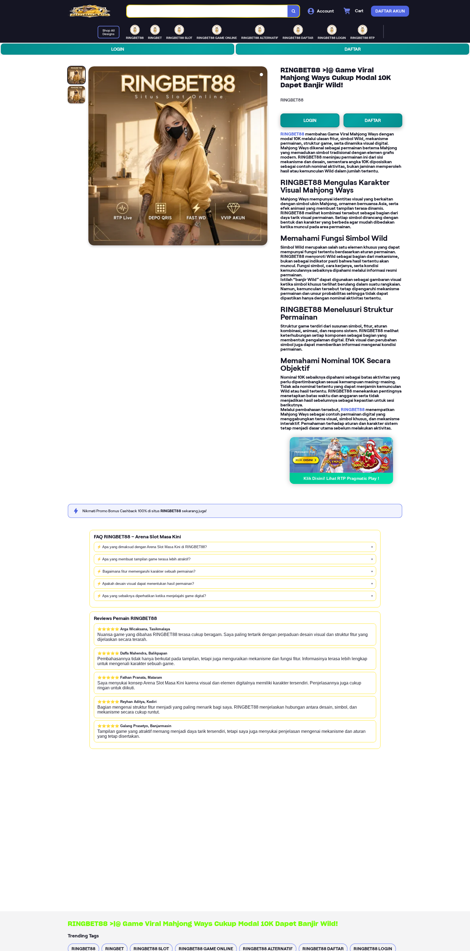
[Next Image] (263, 157)
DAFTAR (353, 49)
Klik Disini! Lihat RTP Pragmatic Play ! (341, 478)
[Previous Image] (92, 157)
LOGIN (117, 49)
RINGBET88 (292, 134)
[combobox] (207, 11)
